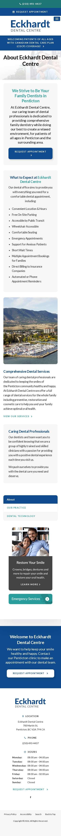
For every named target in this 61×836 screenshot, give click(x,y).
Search (38, 814)
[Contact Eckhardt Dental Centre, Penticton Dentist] (30, 599)
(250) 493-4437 (32, 4)
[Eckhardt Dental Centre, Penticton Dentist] (30, 709)
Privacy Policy (10, 814)
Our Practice (16, 507)
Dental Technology (21, 516)
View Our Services (16, 416)
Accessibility (26, 814)
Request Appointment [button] (32, 11)
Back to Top (50, 814)
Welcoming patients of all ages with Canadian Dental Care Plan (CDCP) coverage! (30, 43)
